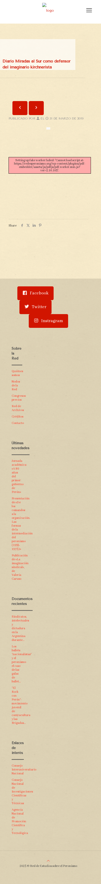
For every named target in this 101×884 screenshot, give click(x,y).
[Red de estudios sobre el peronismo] (48, 10)
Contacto (17, 423)
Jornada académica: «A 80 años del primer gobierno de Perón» (17, 476)
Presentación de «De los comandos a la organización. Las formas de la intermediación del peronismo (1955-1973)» (17, 524)
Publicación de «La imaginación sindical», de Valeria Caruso (17, 567)
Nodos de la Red (16, 385)
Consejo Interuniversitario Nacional (17, 769)
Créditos (17, 417)
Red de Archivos (17, 408)
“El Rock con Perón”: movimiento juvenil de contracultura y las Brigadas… (17, 705)
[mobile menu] (89, 10)
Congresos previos (17, 398)
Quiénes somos (17, 373)
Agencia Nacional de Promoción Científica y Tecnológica (17, 821)
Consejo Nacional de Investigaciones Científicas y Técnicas (17, 791)
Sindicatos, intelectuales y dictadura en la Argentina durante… (17, 628)
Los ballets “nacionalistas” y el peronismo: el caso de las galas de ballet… (17, 664)
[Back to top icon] (48, 861)
